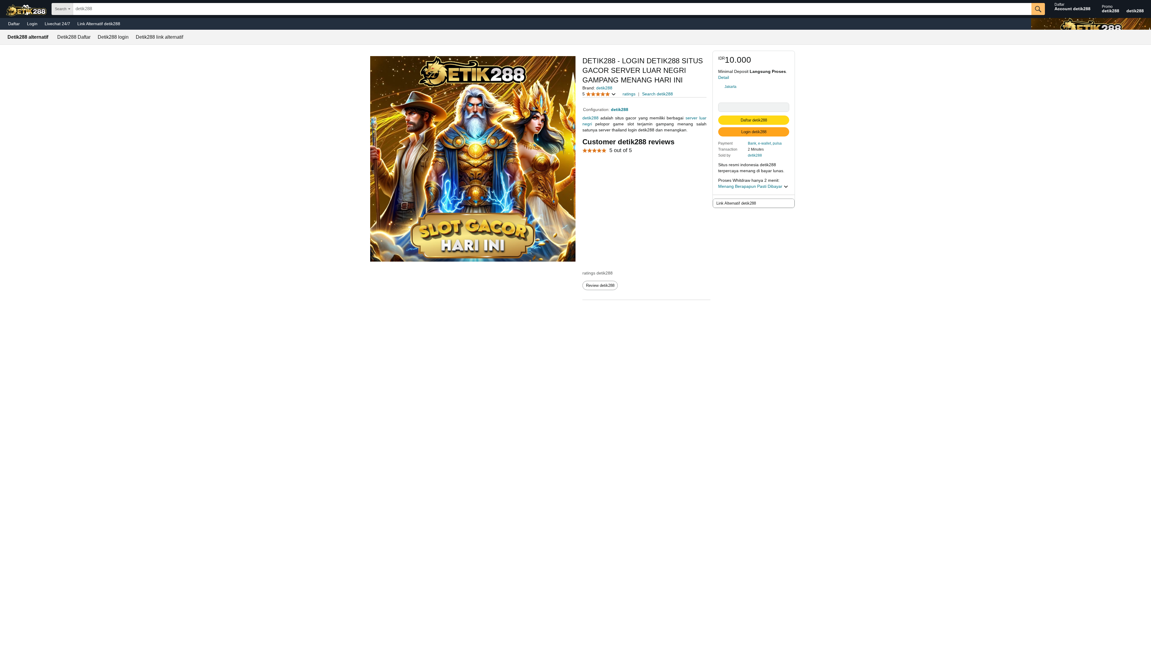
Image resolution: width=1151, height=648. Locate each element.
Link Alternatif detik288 (98, 23)
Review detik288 (600, 285)
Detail (723, 77)
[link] (753, 86)
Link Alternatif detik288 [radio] (736, 203)
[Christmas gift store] (1091, 24)
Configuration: (597, 109)
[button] (765, 143)
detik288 (755, 155)
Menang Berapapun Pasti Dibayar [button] (751, 186)
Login (32, 23)
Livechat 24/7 (57, 23)
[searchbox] (552, 9)
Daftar (14, 23)
